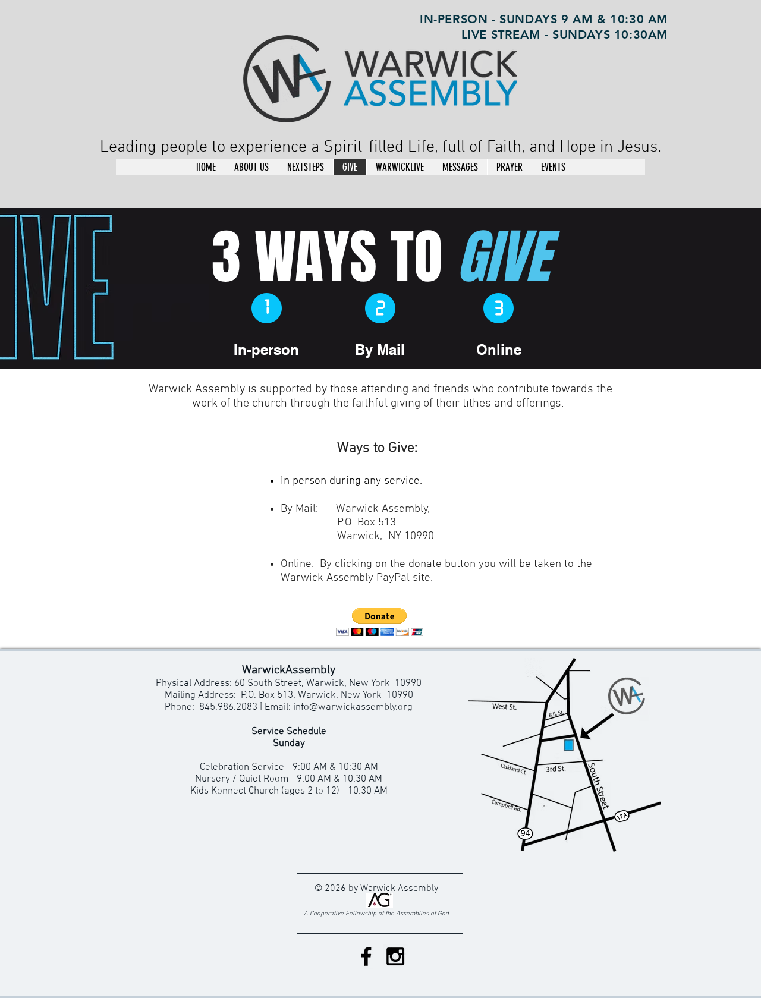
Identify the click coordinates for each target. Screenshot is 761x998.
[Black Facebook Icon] (366, 956)
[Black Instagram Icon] (395, 956)
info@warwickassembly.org (353, 707)
